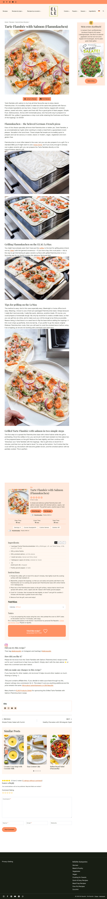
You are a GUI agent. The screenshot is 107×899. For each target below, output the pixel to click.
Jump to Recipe (31, 99)
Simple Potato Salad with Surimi (13, 720)
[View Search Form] (103, 11)
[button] (31, 497)
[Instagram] (3, 1)
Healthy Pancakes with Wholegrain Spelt (57, 720)
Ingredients (92, 11)
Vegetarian (76, 871)
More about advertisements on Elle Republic (37, 685)
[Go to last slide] (6, 752)
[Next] (67, 752)
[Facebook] (6, 1)
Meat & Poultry (77, 868)
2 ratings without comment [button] (32, 780)
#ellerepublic (46, 651)
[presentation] (14, 749)
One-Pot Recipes (78, 886)
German (75, 865)
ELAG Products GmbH (24, 690)
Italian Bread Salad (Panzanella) (57, 767)
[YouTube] (12, 1)
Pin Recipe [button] (47, 511)
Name (5, 823)
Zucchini (75, 889)
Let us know (30, 633)
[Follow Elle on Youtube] (11, 708)
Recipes (5, 11)
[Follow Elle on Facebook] (5, 708)
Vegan (74, 874)
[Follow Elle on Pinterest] (15, 708)
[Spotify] (19, 896)
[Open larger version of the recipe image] (18, 501)
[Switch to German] (99, 11)
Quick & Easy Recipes (80, 880)
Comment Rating (8, 790)
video (12, 250)
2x (59, 542)
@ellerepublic (16, 651)
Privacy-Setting (7, 861)
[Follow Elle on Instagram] (8, 708)
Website (54, 823)
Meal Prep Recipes (79, 883)
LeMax (41, 248)
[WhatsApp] (15, 1)
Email (29, 823)
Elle (5, 704)
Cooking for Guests (79, 877)
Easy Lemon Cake (33, 766)
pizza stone (38, 145)
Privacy (96, 896)
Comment (7, 799)
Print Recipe (46, 99)
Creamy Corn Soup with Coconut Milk (13, 767)
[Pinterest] (9, 1)
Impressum (102, 896)
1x (55, 542)
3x (62, 542)
